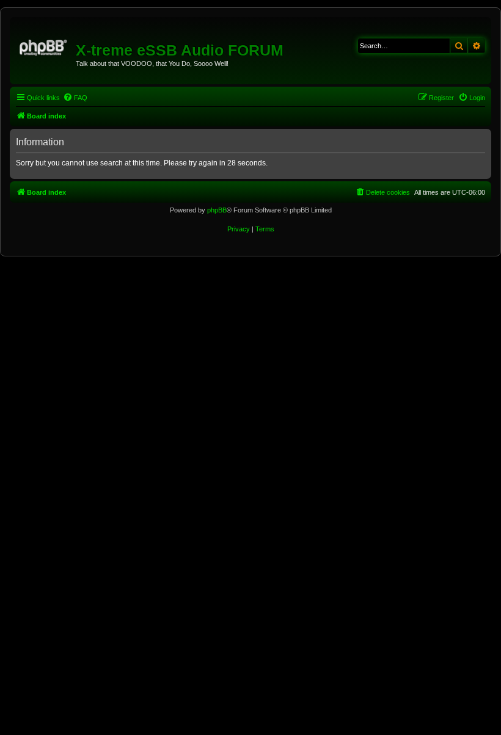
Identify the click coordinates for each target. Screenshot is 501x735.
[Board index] (44, 45)
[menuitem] (75, 97)
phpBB (217, 210)
